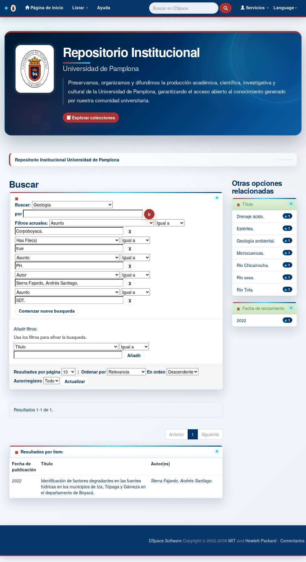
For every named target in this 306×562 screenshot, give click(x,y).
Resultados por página (37, 372)
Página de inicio (46, 7)
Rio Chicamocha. (253, 265)
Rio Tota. (245, 290)
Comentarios (292, 541)
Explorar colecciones (93, 118)
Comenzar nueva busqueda (47, 311)
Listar (78, 7)
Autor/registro (28, 381)
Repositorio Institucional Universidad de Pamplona (67, 160)
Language (283, 7)
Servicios (255, 7)
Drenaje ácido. (250, 216)
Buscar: (23, 205)
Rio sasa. (245, 277)
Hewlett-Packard (260, 541)
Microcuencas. (250, 253)
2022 (241, 320)
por (18, 214)
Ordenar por (93, 372)
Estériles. (245, 228)
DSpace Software (165, 541)
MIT (232, 541)
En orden (156, 372)
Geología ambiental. (256, 241)
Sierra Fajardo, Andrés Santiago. (182, 481)
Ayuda (103, 7)
